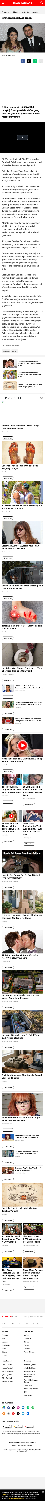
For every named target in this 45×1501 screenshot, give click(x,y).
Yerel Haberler (29, 1352)
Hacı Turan (6, 351)
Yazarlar (27, 1348)
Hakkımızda (5, 1324)
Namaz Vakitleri (7, 1368)
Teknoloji (27, 1338)
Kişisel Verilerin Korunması (29, 1376)
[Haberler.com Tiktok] (18, 1414)
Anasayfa (5, 12)
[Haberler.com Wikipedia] (8, 1414)
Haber (14, 1445)
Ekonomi (5, 1335)
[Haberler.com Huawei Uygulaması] (29, 1426)
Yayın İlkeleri (37, 1324)
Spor (3, 1338)
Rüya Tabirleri (7, 1378)
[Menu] (3, 2)
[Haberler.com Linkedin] (23, 1408)
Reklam (14, 1324)
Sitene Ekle (28, 1395)
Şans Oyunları (7, 1375)
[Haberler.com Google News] (4, 1408)
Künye (28, 1324)
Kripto (4, 1348)
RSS (25, 1392)
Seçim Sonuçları (8, 1371)
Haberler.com (7, 1361)
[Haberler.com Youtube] (13, 1414)
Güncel (15, 12)
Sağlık (26, 1335)
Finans (26, 1342)
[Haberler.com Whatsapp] (28, 1408)
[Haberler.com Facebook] (8, 1408)
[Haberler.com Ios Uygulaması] (7, 1426)
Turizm (26, 1345)
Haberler (5, 1331)
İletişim (21, 1324)
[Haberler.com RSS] (4, 1414)
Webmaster (28, 1385)
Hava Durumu (7, 1365)
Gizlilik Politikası (30, 1368)
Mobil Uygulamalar (31, 1389)
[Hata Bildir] (23, 1450)
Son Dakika (6, 1345)
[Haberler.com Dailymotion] (28, 1414)
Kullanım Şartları (30, 1365)
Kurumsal (28, 1361)
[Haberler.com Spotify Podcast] (33, 1408)
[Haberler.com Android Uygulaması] (18, 1426)
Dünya (4, 1355)
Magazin (5, 1342)
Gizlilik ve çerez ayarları (11, 1450)
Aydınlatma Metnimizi (17, 1498)
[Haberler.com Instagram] (18, 1408)
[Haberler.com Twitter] (13, 1408)
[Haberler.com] (9, 1317)
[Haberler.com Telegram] (23, 1414)
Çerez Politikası (29, 1371)
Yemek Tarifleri (7, 1381)
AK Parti (14, 351)
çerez (4, 1494)
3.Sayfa (4, 1352)
